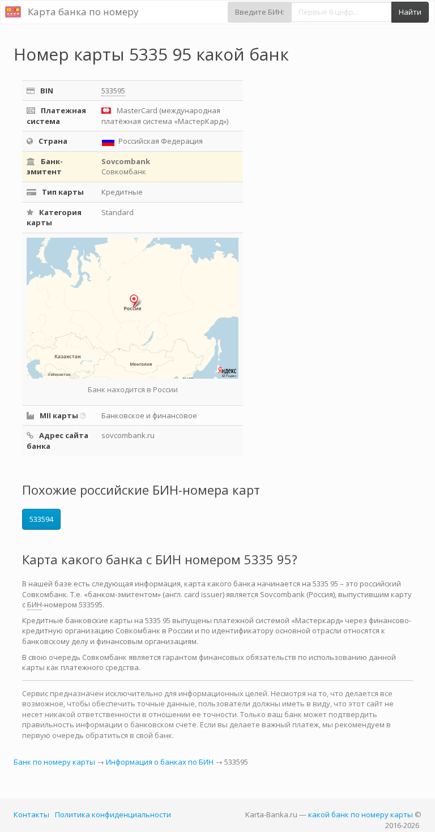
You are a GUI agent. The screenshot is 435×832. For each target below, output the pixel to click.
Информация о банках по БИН (160, 762)
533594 (41, 519)
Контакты (31, 814)
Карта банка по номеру (83, 11)
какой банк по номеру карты (360, 814)
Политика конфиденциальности (113, 814)
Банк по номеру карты (54, 762)
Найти (410, 12)
